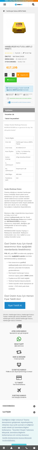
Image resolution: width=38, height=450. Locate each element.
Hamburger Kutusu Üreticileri (12, 320)
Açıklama (8, 110)
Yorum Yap (27, 53)
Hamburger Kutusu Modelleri (17, 316)
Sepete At (23, 75)
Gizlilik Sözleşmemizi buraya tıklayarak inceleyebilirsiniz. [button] (17, 439)
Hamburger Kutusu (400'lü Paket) (16, 11)
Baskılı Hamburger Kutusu (24, 318)
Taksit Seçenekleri (12, 118)
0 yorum (17, 53)
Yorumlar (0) (9, 114)
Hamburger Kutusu (15, 315)
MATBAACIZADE (18, 56)
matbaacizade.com (16, 217)
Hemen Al (11, 80)
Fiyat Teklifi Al (15, 305)
